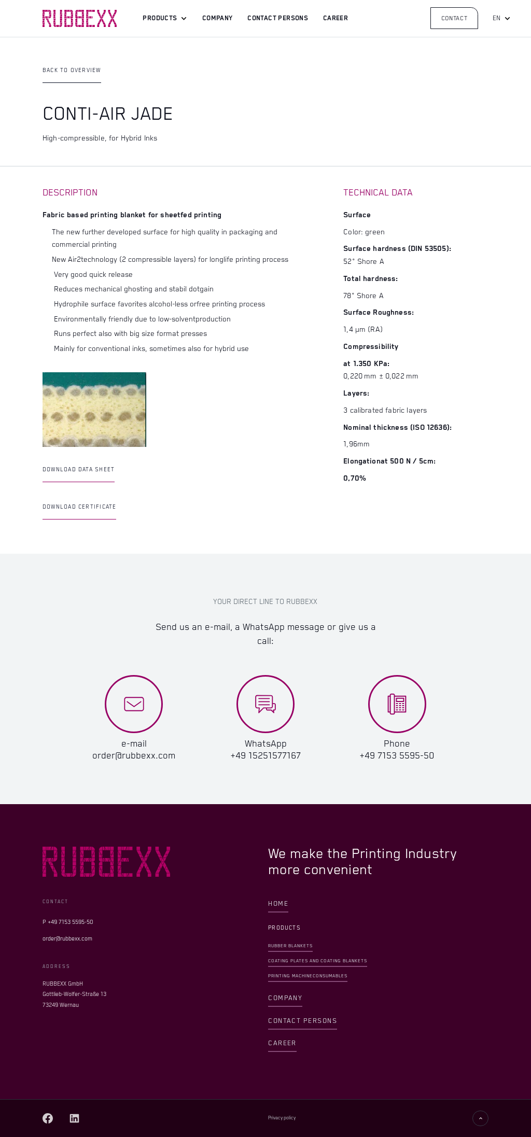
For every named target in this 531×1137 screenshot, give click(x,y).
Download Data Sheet (79, 470)
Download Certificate (80, 507)
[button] (164, 19)
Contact (454, 18)
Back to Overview (72, 70)
